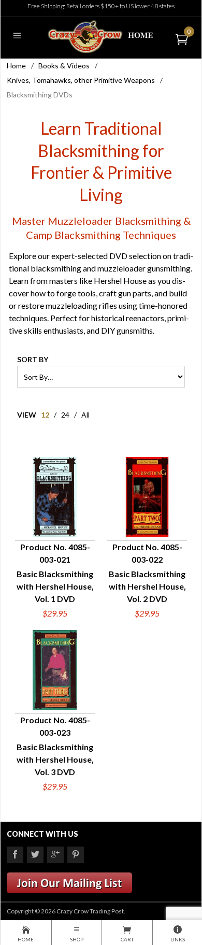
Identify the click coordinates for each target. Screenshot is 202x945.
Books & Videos (64, 65)
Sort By (32, 359)
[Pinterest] (75, 855)
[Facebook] (15, 855)
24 (65, 414)
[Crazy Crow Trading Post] (101, 35)
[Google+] (55, 855)
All (85, 414)
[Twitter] (35, 855)
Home (16, 65)
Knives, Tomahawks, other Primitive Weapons (81, 80)
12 (45, 414)
